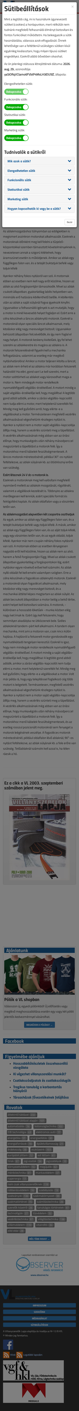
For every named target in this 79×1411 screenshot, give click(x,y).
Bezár (70, 222)
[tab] (39, 161)
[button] (19, 161)
